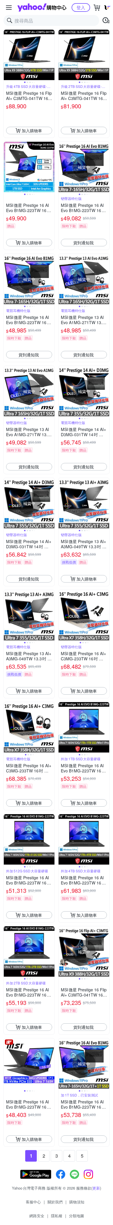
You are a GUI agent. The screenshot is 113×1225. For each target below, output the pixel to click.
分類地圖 (76, 1215)
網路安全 (36, 1215)
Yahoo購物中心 (41, 7)
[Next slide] (50, 55)
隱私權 (56, 1215)
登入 (80, 7)
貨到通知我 (83, 242)
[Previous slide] (7, 55)
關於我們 (55, 1202)
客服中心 (33, 1202)
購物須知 (76, 1202)
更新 (96, 1188)
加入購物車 (32, 130)
